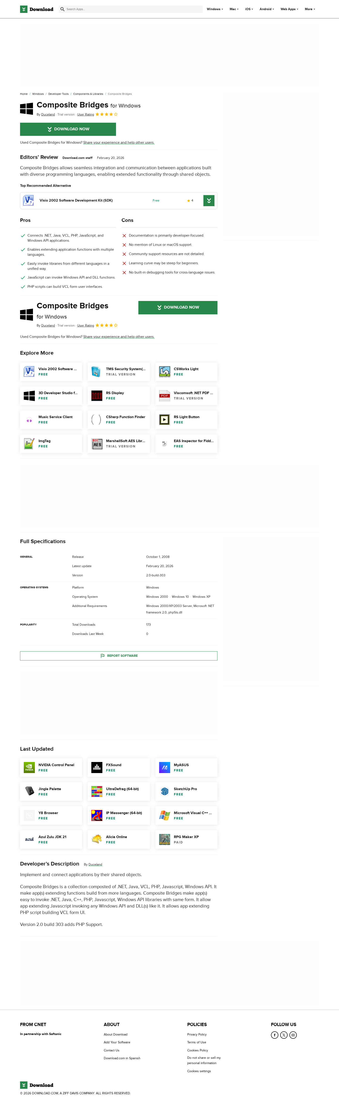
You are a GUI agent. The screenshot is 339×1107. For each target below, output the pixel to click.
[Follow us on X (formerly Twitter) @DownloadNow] (284, 1035)
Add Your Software (117, 1042)
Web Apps (288, 9)
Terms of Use (196, 1042)
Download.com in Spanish (122, 1058)
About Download (116, 1034)
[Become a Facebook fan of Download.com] (274, 1035)
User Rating (85, 114)
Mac (233, 9)
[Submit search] (62, 9)
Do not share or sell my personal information (204, 1060)
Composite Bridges (89, 105)
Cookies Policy (197, 1050)
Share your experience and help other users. (119, 142)
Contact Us (111, 1050)
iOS (247, 9)
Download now (71, 129)
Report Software (122, 656)
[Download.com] (36, 9)
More (308, 9)
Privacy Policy (197, 1034)
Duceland (95, 864)
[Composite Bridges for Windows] (26, 108)
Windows (213, 9)
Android (265, 9)
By (46, 114)
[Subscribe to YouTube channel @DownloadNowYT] (293, 1035)
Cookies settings (199, 1071)
